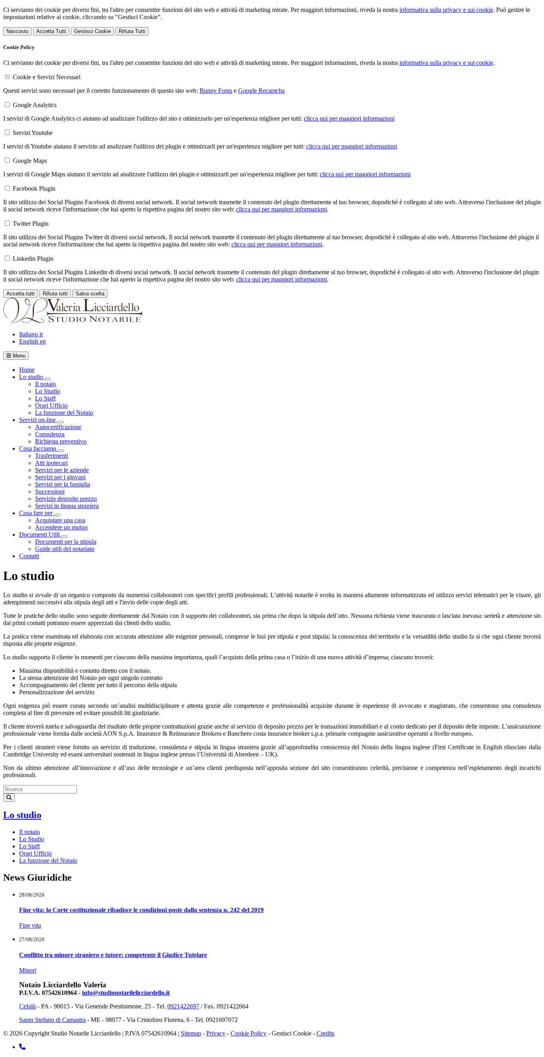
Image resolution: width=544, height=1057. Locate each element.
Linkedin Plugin (33, 258)
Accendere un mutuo (61, 527)
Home (27, 369)
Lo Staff (45, 398)
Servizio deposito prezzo (66, 498)
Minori (27, 970)
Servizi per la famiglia (62, 484)
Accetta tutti (20, 294)
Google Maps (30, 160)
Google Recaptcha (261, 90)
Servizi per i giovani (60, 477)
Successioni (50, 491)
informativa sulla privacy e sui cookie (446, 9)
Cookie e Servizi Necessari (46, 77)
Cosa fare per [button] (36, 513)
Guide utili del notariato (64, 548)
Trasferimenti (51, 455)
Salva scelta (90, 294)
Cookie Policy (248, 1033)
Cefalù (27, 1006)
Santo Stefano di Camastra (52, 1019)
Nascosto (17, 31)
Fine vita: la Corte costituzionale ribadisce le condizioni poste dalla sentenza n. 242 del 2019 (141, 910)
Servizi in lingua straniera (67, 505)
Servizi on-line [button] (38, 419)
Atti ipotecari (51, 462)
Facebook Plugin (34, 188)
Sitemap (191, 1033)
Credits (326, 1033)
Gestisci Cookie (92, 31)
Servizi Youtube (33, 132)
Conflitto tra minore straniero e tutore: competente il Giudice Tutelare (113, 954)
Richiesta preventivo (60, 441)
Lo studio (22, 815)
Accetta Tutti (51, 31)
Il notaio (45, 384)
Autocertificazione (58, 427)
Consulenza (50, 434)
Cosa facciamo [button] (38, 448)
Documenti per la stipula (65, 541)
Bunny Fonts (216, 90)
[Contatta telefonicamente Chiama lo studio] (22, 1046)
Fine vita (30, 925)
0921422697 (183, 1006)
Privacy (215, 1033)
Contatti (29, 556)
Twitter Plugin (31, 223)
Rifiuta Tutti (132, 31)
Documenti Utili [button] (40, 534)
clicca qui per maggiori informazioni (349, 118)
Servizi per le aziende (62, 470)
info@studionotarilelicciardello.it (126, 992)
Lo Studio (47, 391)
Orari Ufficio (51, 405)
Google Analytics (35, 105)
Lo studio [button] (32, 376)
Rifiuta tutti (55, 294)
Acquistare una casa (60, 520)
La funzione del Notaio (64, 412)
